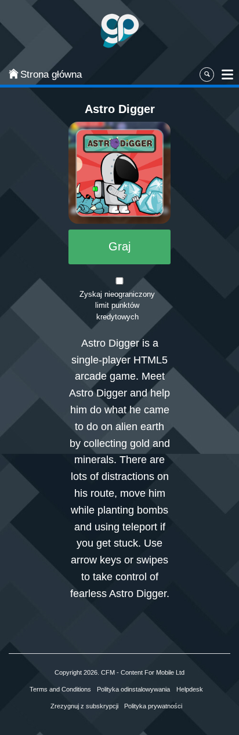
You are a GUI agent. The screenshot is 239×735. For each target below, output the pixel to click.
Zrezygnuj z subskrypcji (84, 706)
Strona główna (44, 74)
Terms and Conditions (60, 689)
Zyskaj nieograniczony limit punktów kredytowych (117, 306)
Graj (119, 246)
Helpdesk (189, 689)
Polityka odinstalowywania (133, 689)
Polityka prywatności (153, 706)
